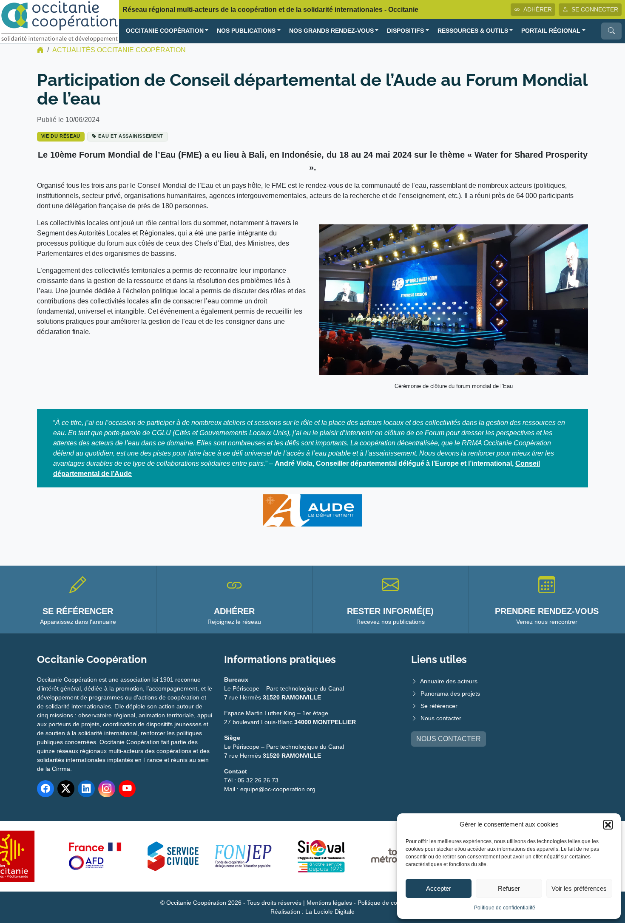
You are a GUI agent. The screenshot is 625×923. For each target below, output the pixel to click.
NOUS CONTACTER (448, 738)
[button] (608, 824)
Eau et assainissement (130, 136)
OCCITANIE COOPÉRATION (165, 31)
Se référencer (438, 705)
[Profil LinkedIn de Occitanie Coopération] (86, 788)
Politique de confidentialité (504, 908)
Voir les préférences (579, 888)
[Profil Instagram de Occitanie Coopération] (106, 788)
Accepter (438, 888)
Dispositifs (405, 31)
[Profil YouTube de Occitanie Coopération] (127, 788)
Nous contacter (440, 718)
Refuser (509, 888)
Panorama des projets (450, 693)
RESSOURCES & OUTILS (473, 31)
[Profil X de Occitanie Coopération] (65, 788)
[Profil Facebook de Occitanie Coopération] (45, 788)
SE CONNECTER (594, 9)
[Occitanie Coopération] (59, 21)
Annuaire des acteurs (448, 681)
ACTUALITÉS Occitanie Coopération (119, 50)
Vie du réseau (61, 136)
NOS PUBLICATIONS (246, 31)
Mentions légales (329, 902)
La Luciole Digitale (330, 911)
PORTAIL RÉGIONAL (550, 31)
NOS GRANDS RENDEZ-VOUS (331, 31)
